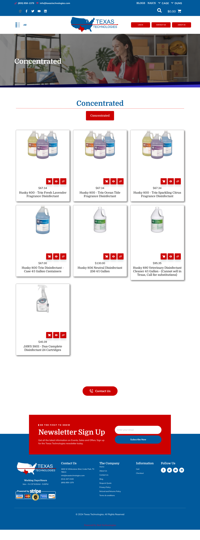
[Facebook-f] (26, 11)
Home (101, 467)
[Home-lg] (20, 11)
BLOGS (140, 3)
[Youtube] (39, 11)
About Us (103, 471)
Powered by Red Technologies (100, 525)
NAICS (152, 3)
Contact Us (103, 475)
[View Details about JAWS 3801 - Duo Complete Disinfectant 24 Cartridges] (63, 335)
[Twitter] (33, 11)
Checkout (140, 473)
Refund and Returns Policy (110, 491)
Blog (101, 479)
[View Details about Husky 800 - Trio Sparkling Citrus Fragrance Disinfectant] (178, 181)
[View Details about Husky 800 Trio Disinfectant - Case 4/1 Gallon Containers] (63, 256)
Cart (137, 469)
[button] (164, 3)
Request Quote (105, 483)
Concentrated (100, 115)
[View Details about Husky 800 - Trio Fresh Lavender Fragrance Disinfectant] (63, 181)
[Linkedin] (45, 11)
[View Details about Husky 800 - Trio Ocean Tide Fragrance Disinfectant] (120, 181)
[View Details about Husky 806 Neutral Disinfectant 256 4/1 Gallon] (120, 256)
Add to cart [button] (49, 181)
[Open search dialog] (159, 11)
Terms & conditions (107, 495)
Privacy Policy (105, 487)
